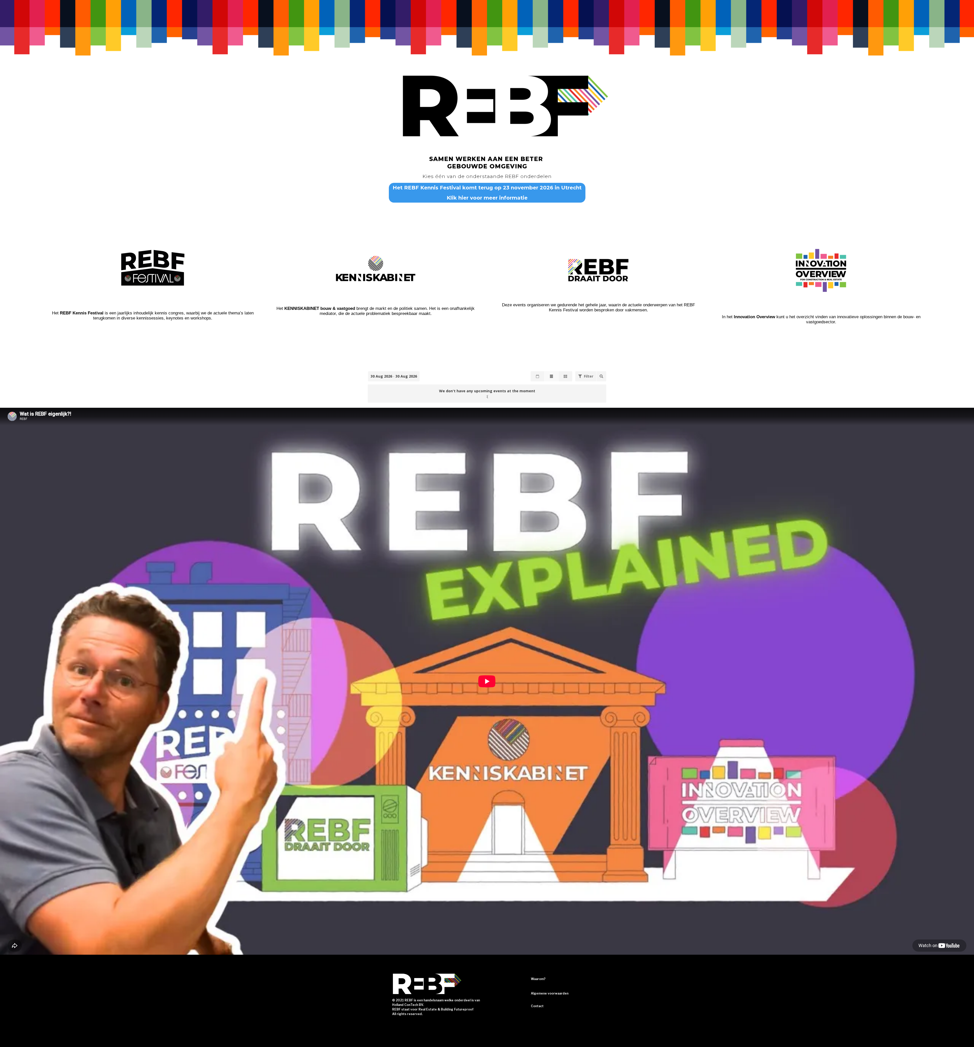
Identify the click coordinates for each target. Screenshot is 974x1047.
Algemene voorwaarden (549, 993)
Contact (537, 1006)
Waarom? (538, 979)
